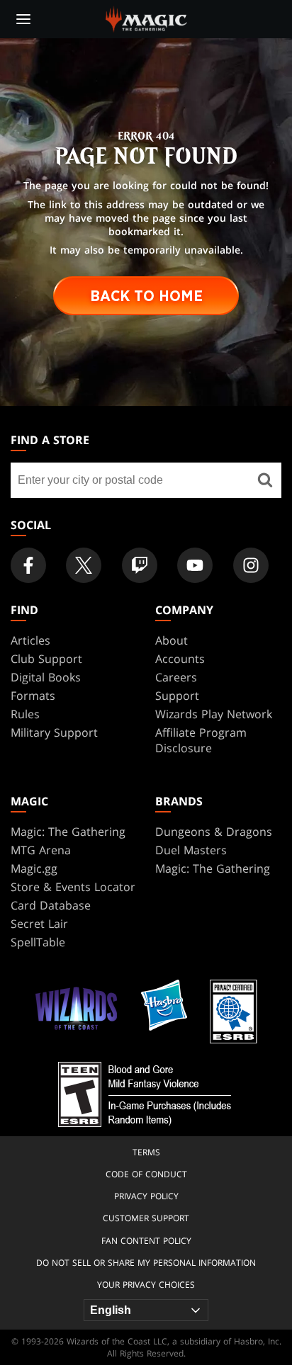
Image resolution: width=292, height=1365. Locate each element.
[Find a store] (265, 480)
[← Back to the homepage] (146, 18)
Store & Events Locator (73, 887)
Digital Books (46, 677)
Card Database (51, 905)
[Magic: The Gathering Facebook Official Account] (28, 565)
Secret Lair (39, 923)
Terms (146, 1152)
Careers (176, 677)
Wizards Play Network (213, 714)
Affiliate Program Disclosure (201, 740)
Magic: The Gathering (68, 831)
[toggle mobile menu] (23, 19)
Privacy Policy (146, 1196)
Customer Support (146, 1218)
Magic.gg (34, 868)
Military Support (54, 732)
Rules (25, 714)
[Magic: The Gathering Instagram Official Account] (251, 565)
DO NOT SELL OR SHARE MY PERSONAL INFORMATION (146, 1263)
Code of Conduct (146, 1174)
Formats (33, 695)
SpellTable (38, 942)
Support (177, 695)
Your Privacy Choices (146, 1285)
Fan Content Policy (146, 1241)
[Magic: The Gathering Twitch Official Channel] (139, 565)
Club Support (46, 659)
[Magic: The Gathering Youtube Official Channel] (195, 565)
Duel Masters (191, 850)
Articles (30, 640)
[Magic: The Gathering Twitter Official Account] (83, 565)
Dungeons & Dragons (213, 831)
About (171, 640)
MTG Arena (41, 850)
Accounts (180, 659)
